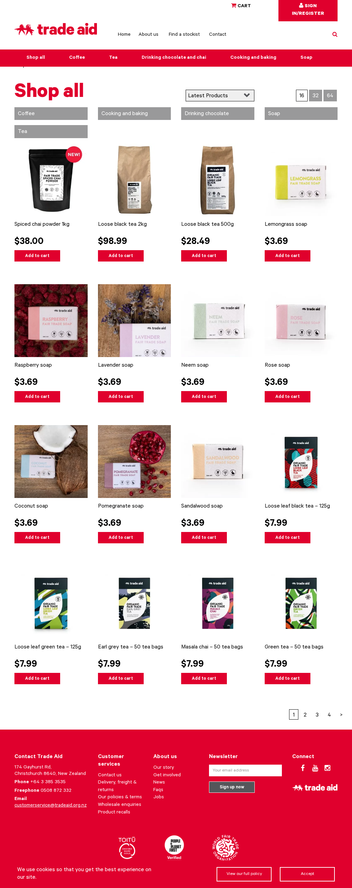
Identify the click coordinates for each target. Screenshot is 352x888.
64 (330, 96)
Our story (163, 768)
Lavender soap (115, 366)
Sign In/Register (308, 10)
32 (315, 96)
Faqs (158, 790)
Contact (217, 35)
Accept (307, 874)
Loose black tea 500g (207, 225)
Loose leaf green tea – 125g (47, 647)
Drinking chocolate (207, 114)
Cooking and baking (253, 58)
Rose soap (277, 366)
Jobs (158, 797)
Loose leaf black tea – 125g (297, 506)
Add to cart (37, 256)
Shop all (35, 58)
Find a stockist (184, 35)
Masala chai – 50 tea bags (212, 647)
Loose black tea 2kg (122, 225)
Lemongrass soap (286, 225)
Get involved (167, 775)
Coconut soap (31, 506)
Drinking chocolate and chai (174, 58)
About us (148, 35)
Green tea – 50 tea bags (294, 647)
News (159, 783)
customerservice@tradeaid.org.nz (50, 806)
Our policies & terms (120, 797)
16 (301, 96)
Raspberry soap (33, 366)
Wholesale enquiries (119, 805)
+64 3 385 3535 (48, 782)
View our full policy (244, 874)
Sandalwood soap (202, 506)
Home (124, 35)
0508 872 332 (56, 791)
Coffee (77, 58)
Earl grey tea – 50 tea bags (130, 647)
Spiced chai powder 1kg (41, 225)
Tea (113, 58)
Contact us (110, 775)
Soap (306, 58)
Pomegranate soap (121, 506)
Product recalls (114, 812)
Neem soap (195, 366)
